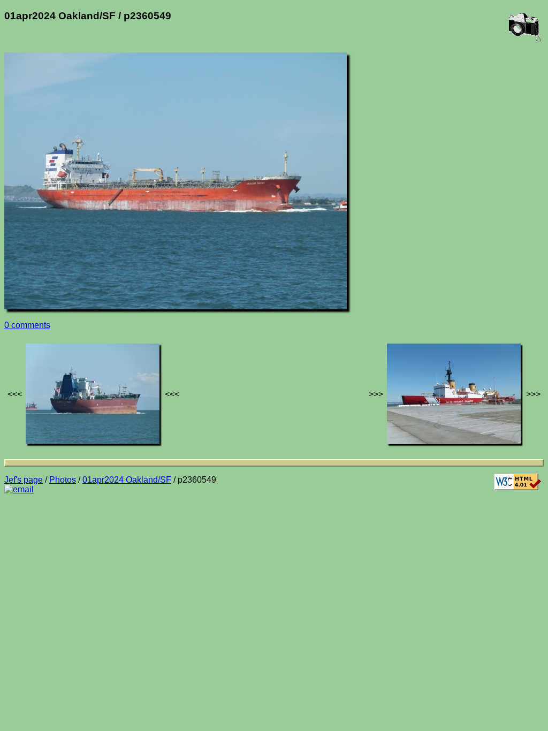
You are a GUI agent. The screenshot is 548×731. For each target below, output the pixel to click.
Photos (62, 479)
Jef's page (23, 479)
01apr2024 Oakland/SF (126, 479)
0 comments (27, 325)
